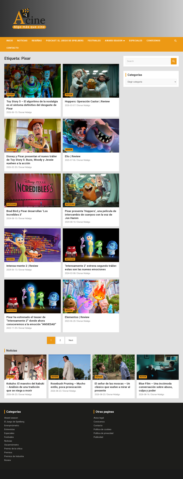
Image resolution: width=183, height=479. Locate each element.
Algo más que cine (30, 474)
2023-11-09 (11, 328)
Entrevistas (9, 429)
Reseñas (37, 40)
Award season (113, 40)
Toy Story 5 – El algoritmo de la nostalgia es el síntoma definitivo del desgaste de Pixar (32, 105)
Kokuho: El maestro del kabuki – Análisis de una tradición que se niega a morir (25, 387)
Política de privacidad (103, 433)
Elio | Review (72, 156)
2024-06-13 (11, 270)
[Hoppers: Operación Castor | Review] (90, 81)
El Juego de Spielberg (14, 421)
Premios (8, 452)
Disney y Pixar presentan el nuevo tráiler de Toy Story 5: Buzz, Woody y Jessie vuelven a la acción (31, 160)
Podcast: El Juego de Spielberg (64, 40)
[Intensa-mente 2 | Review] (32, 245)
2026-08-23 (11, 394)
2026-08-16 (144, 394)
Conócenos (153, 40)
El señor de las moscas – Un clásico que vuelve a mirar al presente (112, 387)
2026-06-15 (11, 112)
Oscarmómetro (11, 445)
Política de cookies (102, 429)
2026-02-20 (11, 167)
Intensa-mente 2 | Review (22, 265)
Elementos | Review (77, 317)
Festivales (94, 40)
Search (174, 61)
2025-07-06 (70, 160)
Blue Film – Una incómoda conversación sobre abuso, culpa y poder (156, 387)
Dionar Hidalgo (25, 112)
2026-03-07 (70, 105)
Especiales (135, 40)
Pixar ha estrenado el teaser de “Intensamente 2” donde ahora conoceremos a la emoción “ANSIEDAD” (31, 320)
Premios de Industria (14, 456)
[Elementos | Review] (90, 296)
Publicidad (98, 437)
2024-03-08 (70, 273)
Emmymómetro (11, 425)
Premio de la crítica (13, 448)
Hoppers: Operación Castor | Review (87, 101)
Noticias (22, 40)
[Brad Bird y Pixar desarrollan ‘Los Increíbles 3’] (32, 190)
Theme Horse (58, 474)
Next (71, 340)
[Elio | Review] (90, 136)
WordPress (92, 474)
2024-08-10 (11, 218)
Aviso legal (99, 418)
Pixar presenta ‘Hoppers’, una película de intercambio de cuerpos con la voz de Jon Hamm (90, 214)
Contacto (12, 48)
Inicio (9, 40)
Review (10, 95)
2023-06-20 (70, 321)
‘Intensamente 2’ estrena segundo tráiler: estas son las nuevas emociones (91, 267)
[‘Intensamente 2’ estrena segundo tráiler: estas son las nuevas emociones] (90, 245)
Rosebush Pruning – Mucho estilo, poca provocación (68, 385)
